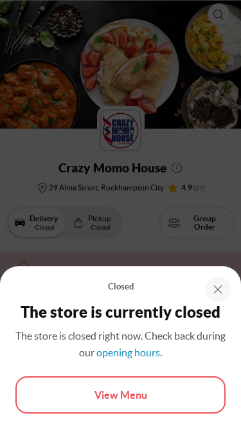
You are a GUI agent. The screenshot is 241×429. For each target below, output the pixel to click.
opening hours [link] (128, 352)
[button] (218, 289)
